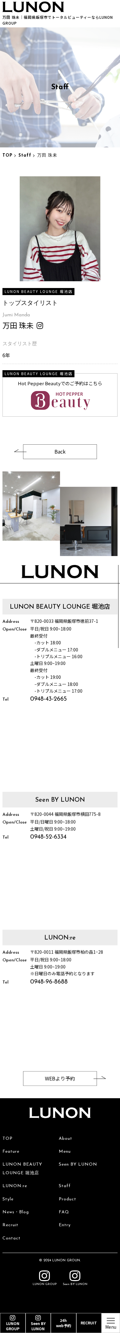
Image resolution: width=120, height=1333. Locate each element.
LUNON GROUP (45, 1284)
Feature (10, 1151)
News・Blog (15, 1212)
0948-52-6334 (48, 837)
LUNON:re (14, 1186)
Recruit (10, 1225)
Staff (24, 155)
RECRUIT (89, 1322)
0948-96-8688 (49, 982)
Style (8, 1199)
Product (67, 1199)
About (65, 1138)
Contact (11, 1238)
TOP (7, 155)
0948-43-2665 (48, 699)
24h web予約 (63, 1323)
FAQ (64, 1212)
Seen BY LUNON (78, 1164)
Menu (65, 1151)
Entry (65, 1225)
